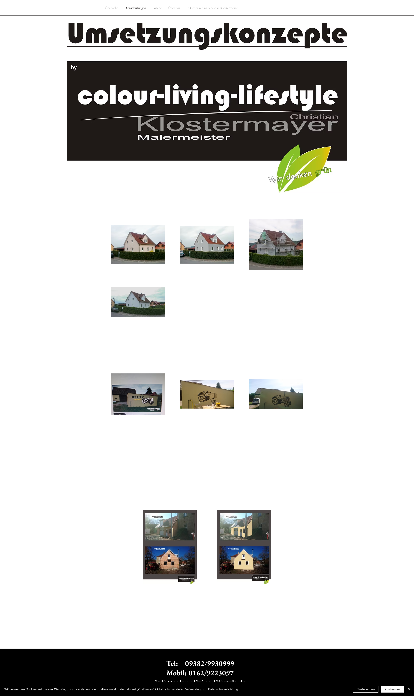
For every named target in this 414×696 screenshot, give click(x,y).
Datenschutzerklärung (223, 689)
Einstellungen (365, 689)
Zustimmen (392, 689)
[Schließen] (408, 689)
